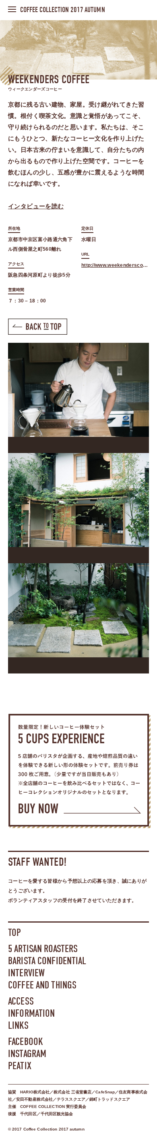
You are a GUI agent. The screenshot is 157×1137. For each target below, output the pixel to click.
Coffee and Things (42, 985)
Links (18, 1025)
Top (14, 932)
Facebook (25, 1041)
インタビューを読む (36, 206)
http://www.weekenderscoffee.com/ (115, 265)
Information (31, 1013)
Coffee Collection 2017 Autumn (62, 10)
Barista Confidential (47, 961)
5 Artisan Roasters (43, 948)
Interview (26, 973)
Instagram (27, 1053)
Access (21, 1001)
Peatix (19, 1066)
